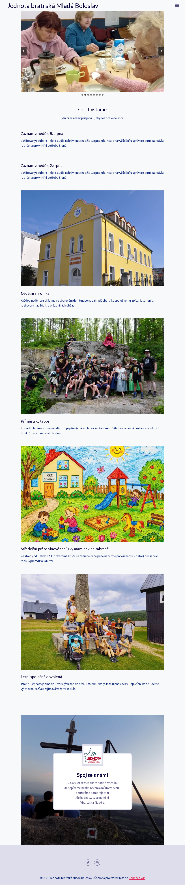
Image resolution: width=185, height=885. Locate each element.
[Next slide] (161, 51)
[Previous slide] (24, 51)
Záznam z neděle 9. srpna (42, 133)
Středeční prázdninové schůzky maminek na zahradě (65, 548)
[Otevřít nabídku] (177, 5)
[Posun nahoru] (176, 879)
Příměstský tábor (35, 421)
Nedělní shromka (35, 293)
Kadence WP (137, 878)
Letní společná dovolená (41, 676)
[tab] (82, 95)
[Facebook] (88, 863)
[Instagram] (97, 863)
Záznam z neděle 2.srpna (42, 165)
